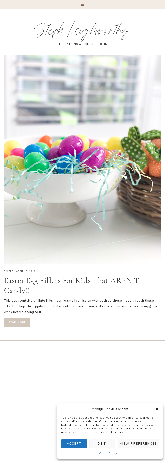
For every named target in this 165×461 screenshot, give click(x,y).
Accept (74, 443)
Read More (17, 322)
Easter (8, 271)
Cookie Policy (108, 453)
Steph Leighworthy (82, 32)
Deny (102, 443)
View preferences (138, 443)
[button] (157, 409)
